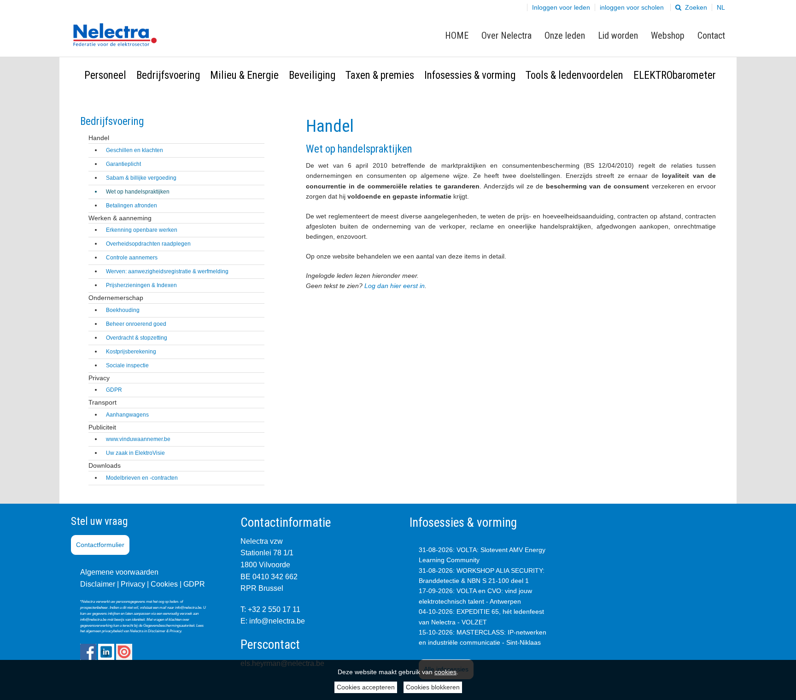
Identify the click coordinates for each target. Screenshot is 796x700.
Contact (711, 35)
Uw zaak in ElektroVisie (135, 453)
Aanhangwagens (127, 415)
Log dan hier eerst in (394, 285)
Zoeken (695, 7)
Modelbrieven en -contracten (142, 478)
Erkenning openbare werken (141, 230)
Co (155, 584)
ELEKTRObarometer (674, 75)
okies (169, 584)
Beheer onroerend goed (136, 324)
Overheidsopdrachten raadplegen (148, 244)
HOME (456, 35)
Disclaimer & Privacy (164, 631)
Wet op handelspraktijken (138, 191)
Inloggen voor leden (561, 7)
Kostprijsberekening (131, 351)
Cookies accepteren (366, 687)
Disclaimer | (99, 584)
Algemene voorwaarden (119, 572)
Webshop (668, 35)
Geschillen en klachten (134, 150)
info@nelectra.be (277, 621)
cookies (445, 672)
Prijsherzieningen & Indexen (141, 285)
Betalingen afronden (131, 205)
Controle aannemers (132, 257)
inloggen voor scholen (632, 7)
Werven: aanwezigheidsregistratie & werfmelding (167, 271)
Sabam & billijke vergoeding (141, 178)
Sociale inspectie (127, 365)
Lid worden (618, 35)
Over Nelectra (506, 35)
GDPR (114, 390)
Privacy (133, 584)
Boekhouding (123, 310)
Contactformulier (100, 544)
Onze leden (564, 35)
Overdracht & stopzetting (136, 338)
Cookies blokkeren (433, 687)
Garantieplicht (123, 164)
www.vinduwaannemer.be (138, 439)
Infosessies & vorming (469, 75)
